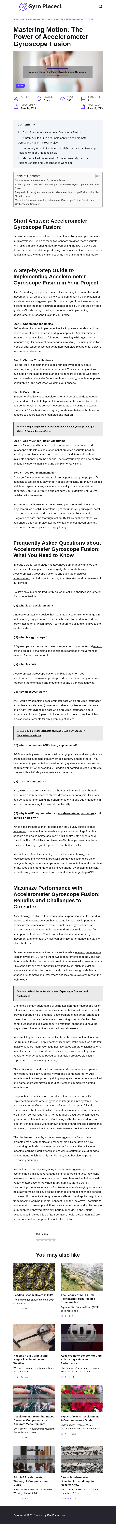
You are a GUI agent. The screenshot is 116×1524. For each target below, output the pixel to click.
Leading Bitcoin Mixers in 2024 (33, 1294)
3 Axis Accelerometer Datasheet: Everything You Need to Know (78, 1481)
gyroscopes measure (88, 952)
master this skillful (61, 1219)
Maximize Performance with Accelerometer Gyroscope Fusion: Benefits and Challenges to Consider (55, 202)
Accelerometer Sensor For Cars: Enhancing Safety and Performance (82, 1359)
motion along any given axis (30, 619)
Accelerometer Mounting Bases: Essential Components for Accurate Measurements (34, 1420)
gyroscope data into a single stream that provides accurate (48, 449)
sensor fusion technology (67, 1200)
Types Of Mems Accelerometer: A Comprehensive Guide (81, 1418)
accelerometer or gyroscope (76, 813)
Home (16, 19)
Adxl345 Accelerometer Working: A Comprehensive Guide (31, 1481)
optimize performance (73, 938)
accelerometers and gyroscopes (51, 333)
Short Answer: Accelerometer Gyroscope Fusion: (52, 132)
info (20, 86)
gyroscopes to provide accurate (57, 678)
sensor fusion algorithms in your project (70, 477)
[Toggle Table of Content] (96, 176)
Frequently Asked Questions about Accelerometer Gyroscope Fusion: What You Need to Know (57, 194)
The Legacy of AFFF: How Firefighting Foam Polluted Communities (78, 1298)
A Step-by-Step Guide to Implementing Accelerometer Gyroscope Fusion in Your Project (57, 186)
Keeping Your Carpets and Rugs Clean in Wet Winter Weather (30, 1359)
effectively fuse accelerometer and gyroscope (54, 396)
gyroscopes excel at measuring (40, 1023)
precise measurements (27, 719)
